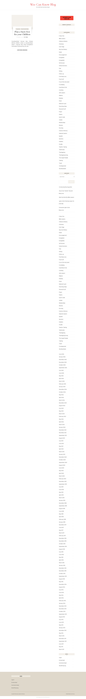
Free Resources (62, 76)
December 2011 (62, 638)
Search (71, 181)
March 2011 (61, 649)
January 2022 (62, 427)
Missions (61, 95)
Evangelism (61, 57)
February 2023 (62, 416)
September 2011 (63, 641)
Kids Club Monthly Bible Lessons (66, 197)
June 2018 (61, 511)
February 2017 (62, 535)
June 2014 (61, 592)
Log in (60, 657)
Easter (60, 52)
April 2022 (61, 421)
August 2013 (62, 616)
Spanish (61, 136)
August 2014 (62, 587)
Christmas (61, 44)
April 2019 (61, 495)
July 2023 (61, 408)
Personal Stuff (62, 109)
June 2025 (61, 373)
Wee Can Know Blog (43, 4)
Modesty (61, 98)
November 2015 (62, 570)
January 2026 (62, 356)
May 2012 (61, 633)
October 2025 (62, 365)
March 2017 (61, 532)
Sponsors (61, 138)
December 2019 (62, 481)
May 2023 (61, 411)
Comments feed (63, 663)
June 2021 (61, 443)
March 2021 (61, 451)
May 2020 (61, 470)
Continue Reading (22, 49)
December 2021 (62, 430)
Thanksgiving (62, 152)
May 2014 (61, 595)
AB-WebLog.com (47, 697)
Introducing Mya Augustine (65, 187)
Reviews (61, 125)
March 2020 (62, 476)
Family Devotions (63, 65)
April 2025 (61, 378)
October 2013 (62, 611)
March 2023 (62, 413)
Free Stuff (61, 79)
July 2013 (61, 619)
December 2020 (63, 457)
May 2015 (61, 581)
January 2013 (62, 627)
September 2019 (63, 484)
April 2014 (61, 597)
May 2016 (61, 557)
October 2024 (62, 392)
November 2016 (62, 541)
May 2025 (61, 375)
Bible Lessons (62, 38)
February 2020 (62, 478)
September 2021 (63, 435)
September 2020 (63, 462)
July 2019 (61, 486)
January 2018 (62, 522)
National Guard (62, 103)
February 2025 (62, 384)
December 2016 (62, 538)
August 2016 (62, 549)
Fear (60, 68)
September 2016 (63, 546)
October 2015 (62, 573)
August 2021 (62, 438)
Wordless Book (62, 168)
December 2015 (62, 568)
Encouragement (63, 54)
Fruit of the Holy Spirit (64, 81)
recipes (60, 119)
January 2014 (62, 603)
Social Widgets (38, 697)
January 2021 (62, 454)
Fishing (60, 71)
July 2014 (61, 589)
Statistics (61, 141)
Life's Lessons (62, 92)
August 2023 (62, 405)
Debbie (26, 37)
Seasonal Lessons (63, 133)
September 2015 (63, 576)
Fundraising (61, 84)
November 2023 (63, 402)
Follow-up (61, 73)
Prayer (60, 111)
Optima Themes (22, 693)
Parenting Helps (63, 106)
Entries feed (62, 660)
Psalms (60, 114)
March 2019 (61, 497)
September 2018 (63, 505)
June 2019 (61, 489)
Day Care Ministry (63, 49)
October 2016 (62, 543)
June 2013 (61, 622)
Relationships (62, 122)
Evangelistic (62, 60)
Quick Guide (62, 117)
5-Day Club (61, 35)
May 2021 (61, 446)
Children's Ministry (63, 41)
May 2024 (61, 394)
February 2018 (62, 519)
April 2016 (61, 560)
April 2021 (61, 449)
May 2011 (61, 646)
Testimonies (61, 149)
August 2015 (62, 579)
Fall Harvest (62, 63)
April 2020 (61, 473)
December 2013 (62, 606)
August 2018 (62, 508)
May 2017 (61, 530)
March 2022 (62, 424)
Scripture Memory (63, 130)
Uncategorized (62, 165)
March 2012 (61, 635)
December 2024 (63, 389)
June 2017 (61, 527)
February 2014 (62, 600)
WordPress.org (62, 665)
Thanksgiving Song (63, 155)
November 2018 (62, 503)
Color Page (61, 46)
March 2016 (61, 562)
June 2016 (61, 554)
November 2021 (62, 432)
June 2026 (61, 354)
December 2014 (63, 584)
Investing (61, 90)
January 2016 (62, 565)
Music (60, 100)
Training (61, 160)
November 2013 (62, 608)
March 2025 (62, 381)
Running (61, 128)
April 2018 (61, 516)
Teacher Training (63, 147)
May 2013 (61, 625)
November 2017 (62, 524)
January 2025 (62, 386)
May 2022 (61, 419)
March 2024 (62, 400)
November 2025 (63, 362)
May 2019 (61, 492)
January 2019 (62, 500)
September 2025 (63, 367)
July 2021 (61, 440)
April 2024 (61, 397)
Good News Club (63, 87)
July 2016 (61, 551)
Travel (60, 163)
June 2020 (61, 467)
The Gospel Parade (63, 157)
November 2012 (62, 630)
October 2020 (62, 459)
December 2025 (63, 359)
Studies (60, 144)
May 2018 (61, 514)
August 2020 (62, 465)
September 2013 (63, 614)
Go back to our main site (67, 18)
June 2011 (61, 644)
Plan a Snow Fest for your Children (22, 33)
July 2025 (61, 370)
